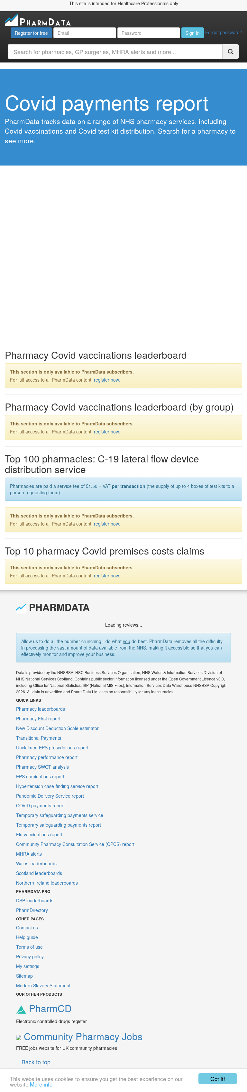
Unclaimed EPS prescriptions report (52, 747)
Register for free (31, 33)
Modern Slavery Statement (43, 985)
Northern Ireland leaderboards (47, 882)
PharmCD (49, 1008)
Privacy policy (30, 956)
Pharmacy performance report (47, 757)
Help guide (27, 937)
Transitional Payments (38, 738)
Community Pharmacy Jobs (81, 1036)
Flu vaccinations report (39, 834)
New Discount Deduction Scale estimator (57, 728)
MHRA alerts (29, 853)
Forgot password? (223, 32)
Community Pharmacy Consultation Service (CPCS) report (75, 844)
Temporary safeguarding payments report (58, 824)
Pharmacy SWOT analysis (42, 767)
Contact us (27, 927)
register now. (107, 379)
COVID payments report (40, 805)
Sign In (193, 33)
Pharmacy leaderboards (40, 709)
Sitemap (24, 976)
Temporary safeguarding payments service (59, 815)
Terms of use (29, 947)
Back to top (36, 1062)
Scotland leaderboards (39, 873)
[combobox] (115, 51)
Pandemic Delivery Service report (50, 796)
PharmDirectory (32, 910)
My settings (27, 966)
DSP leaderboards (34, 900)
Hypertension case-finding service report (57, 786)
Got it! (217, 1079)
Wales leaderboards (36, 863)
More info (41, 1084)
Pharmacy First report (38, 718)
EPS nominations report (40, 776)
